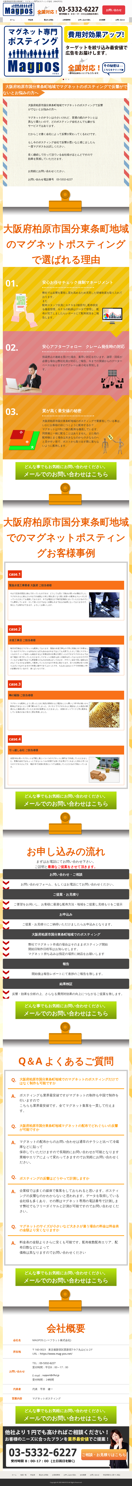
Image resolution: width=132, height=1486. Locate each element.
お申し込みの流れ (84, 20)
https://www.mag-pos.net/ (56, 1353)
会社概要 (102, 20)
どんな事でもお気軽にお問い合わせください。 (66, 471)
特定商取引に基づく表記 (111, 1475)
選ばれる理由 (48, 20)
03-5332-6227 (64, 179)
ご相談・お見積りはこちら (104, 1454)
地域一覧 (23, 1475)
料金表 (30, 20)
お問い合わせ (114, 10)
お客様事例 (66, 20)
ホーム (12, 20)
